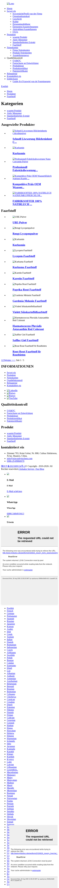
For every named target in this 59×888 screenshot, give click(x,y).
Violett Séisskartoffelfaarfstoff (30, 312)
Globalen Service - (27, 469)
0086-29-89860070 (15, 461)
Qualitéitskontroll (14, 380)
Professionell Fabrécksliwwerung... (25, 169)
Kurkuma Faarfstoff (25, 267)
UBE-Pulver (20, 222)
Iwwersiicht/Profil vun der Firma (27, 13)
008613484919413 (15, 513)
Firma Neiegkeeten (21, 50)
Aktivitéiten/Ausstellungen (25, 29)
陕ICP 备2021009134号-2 (13, 466)
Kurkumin (19, 153)
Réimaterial (12, 73)
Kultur (15, 21)
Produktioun (18, 66)
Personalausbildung (21, 24)
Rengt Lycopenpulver (25, 233)
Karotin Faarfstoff (23, 278)
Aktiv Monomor (20, 39)
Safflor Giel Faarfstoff (25, 340)
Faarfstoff (17, 45)
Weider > (9, 360)
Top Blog (40, 469)
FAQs (15, 32)
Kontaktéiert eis (14, 76)
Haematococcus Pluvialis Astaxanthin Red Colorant (28, 327)
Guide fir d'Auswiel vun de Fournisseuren (32, 81)
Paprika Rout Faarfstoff (27, 289)
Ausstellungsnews (21, 55)
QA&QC (17, 60)
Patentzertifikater (20, 71)
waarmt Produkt (20, 37)
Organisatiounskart (21, 16)
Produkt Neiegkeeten (22, 53)
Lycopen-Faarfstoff (24, 256)
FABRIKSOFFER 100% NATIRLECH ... (27, 203)
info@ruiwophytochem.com (19, 458)
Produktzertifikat (20, 68)
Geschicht (17, 19)
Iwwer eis (11, 11)
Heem (9, 8)
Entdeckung (12, 79)
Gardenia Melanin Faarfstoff (30, 300)
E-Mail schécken (14, 491)
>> (14, 360)
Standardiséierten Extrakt (24, 42)
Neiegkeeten (12, 47)
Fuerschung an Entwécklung (26, 63)
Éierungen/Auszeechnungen (25, 26)
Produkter (11, 34)
